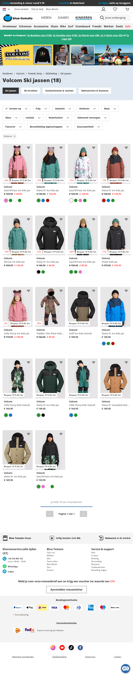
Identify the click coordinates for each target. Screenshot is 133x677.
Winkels (50, 555)
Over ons (51, 552)
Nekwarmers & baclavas (94, 90)
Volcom (20, 73)
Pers (49, 567)
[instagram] (52, 647)
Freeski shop (35, 73)
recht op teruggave (114, 3)
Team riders (52, 561)
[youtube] (62, 647)
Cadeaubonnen (98, 567)
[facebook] (80, 647)
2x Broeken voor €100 (39, 35)
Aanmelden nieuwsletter (66, 589)
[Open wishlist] (115, 9)
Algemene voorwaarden (23, 656)
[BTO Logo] (23, 18)
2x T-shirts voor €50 (112, 35)
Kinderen (83, 17)
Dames (63, 17)
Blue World (52, 9)
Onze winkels (21, 9)
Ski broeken (30, 90)
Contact (94, 555)
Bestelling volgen (99, 570)
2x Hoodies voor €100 (65, 35)
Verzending (96, 561)
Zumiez (50, 570)
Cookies (117, 656)
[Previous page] (49, 514)
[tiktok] (71, 647)
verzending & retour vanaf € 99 (23, 3)
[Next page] (83, 514)
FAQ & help (37, 9)
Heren (46, 17)
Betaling (95, 558)
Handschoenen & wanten (59, 90)
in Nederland (71, 3)
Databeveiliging (59, 656)
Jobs (49, 558)
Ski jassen (65, 73)
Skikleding (51, 73)
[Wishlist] (30, 146)
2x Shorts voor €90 (88, 35)
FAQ (93, 552)
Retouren (95, 564)
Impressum (90, 656)
